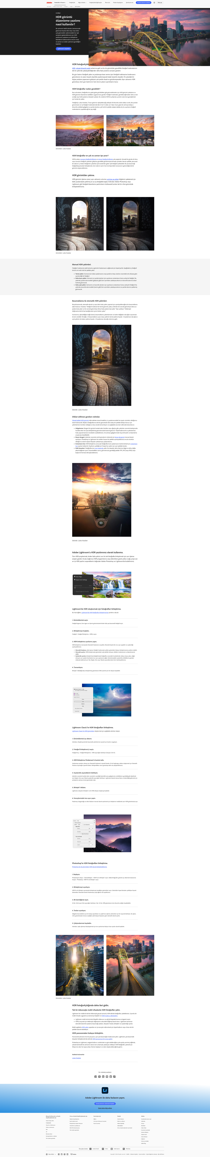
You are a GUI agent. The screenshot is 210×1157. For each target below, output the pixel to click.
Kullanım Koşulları (134, 1154)
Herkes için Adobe (145, 1141)
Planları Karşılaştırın (118, 2)
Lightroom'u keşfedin (63, 48)
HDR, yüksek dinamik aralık (81, 68)
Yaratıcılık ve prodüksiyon (75, 1125)
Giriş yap (160, 2)
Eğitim (95, 1119)
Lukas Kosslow (76, 1058)
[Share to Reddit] (111, 1076)
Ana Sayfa (49, 6)
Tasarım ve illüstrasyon (50, 1125)
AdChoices (162, 1154)
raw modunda (99, 448)
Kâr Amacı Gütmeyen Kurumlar (100, 1121)
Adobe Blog (143, 1143)
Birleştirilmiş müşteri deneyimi (76, 1123)
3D (46, 1131)
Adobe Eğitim (120, 1125)
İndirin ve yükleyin (121, 1121)
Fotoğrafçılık (72, 2)
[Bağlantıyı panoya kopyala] (114, 1076)
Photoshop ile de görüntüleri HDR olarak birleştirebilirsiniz (89, 867)
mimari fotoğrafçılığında (105, 159)
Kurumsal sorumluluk (145, 1130)
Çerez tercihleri (142, 1154)
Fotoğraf (66, 6)
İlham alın (107, 2)
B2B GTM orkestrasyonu (75, 1127)
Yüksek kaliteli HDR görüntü (80, 420)
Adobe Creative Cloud (57, 6)
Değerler (143, 1139)
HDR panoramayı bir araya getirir (102, 1039)
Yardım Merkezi (120, 1119)
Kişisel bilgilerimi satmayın (151, 1154)
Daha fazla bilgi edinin (105, 1108)
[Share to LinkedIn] (103, 1076)
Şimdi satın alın (129, 2)
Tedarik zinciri (144, 1134)
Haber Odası (143, 1127)
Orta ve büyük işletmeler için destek (124, 1127)
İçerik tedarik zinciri (74, 1121)
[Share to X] (99, 1076)
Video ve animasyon (50, 1127)
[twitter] (64, 1154)
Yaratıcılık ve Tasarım (59, 2)
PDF (47, 1129)
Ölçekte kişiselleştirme (74, 1119)
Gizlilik (127, 1154)
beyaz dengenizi (120, 437)
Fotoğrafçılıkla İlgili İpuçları (95, 2)
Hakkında (143, 1121)
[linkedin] (67, 1154)
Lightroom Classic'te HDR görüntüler (83, 731)
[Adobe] (49, 2)
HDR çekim (85, 1027)
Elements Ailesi (49, 1134)
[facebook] (59, 1154)
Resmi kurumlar (97, 1123)
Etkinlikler (143, 1125)
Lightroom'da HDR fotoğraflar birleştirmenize (94, 612)
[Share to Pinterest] (107, 1076)
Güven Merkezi (144, 1136)
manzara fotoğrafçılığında (88, 159)
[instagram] (62, 1154)
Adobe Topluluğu (120, 1123)
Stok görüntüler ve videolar (51, 1136)
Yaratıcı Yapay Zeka (50, 1120)
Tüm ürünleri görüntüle (50, 1138)
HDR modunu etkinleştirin (110, 1016)
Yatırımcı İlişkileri (144, 1132)
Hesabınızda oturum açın (146, 1119)
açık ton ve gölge (113, 179)
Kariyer (142, 1123)
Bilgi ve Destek (81, 2)
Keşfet (71, 6)
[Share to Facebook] (95, 1076)
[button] (154, 2)
